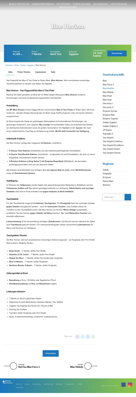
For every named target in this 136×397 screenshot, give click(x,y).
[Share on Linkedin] (88, 337)
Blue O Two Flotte (19, 4)
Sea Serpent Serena (111, 153)
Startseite (8, 65)
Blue (105, 81)
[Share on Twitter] (82, 337)
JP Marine (107, 130)
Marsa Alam (23, 336)
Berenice (106, 185)
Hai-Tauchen (63, 4)
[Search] (128, 197)
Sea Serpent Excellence (113, 145)
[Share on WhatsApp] (93, 337)
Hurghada (12, 336)
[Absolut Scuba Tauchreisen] (7, 384)
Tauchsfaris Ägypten (39, 336)
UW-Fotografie (118, 4)
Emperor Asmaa (110, 111)
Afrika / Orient (19, 65)
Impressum (19, 387)
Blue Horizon (108, 88)
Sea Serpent (108, 137)
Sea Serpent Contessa (112, 141)
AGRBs (79, 384)
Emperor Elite (109, 115)
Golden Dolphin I (110, 122)
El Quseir (107, 177)
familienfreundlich (43, 4)
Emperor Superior (110, 118)
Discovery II (108, 107)
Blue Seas (107, 100)
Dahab (106, 170)
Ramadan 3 (108, 134)
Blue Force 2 (108, 84)
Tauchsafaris (100, 4)
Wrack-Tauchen (68, 7)
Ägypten (30, 65)
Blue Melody (108, 92)
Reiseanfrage (36, 384)
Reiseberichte (69, 384)
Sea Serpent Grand (111, 149)
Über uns (19, 384)
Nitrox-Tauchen (81, 4)
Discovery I (108, 103)
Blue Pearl (107, 96)
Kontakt (27, 384)
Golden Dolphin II (110, 126)
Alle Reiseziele (48, 384)
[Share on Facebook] (77, 337)
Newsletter (59, 384)
